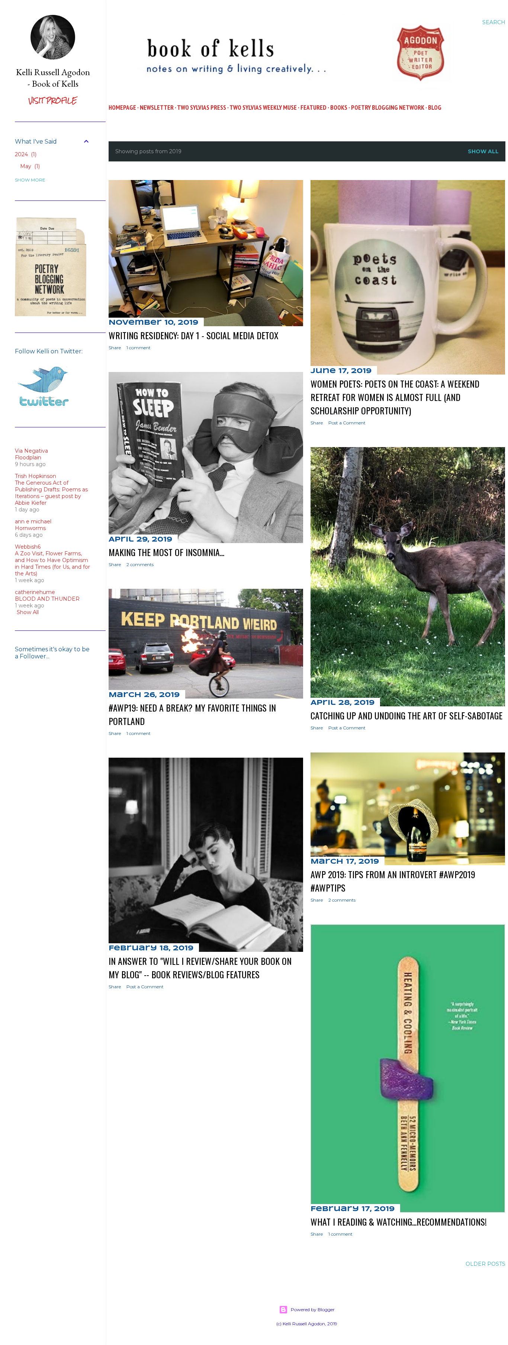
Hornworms (30, 528)
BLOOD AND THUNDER (47, 599)
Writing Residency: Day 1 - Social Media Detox (194, 335)
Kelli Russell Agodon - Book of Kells (53, 77)
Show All (28, 612)
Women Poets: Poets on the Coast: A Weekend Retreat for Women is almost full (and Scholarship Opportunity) (395, 397)
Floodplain (28, 457)
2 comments (140, 564)
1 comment (138, 347)
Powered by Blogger (313, 1309)
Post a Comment (347, 423)
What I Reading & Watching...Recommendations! (399, 1221)
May (29, 166)
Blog (434, 107)
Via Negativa (31, 450)
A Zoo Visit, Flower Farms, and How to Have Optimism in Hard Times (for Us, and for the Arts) (52, 563)
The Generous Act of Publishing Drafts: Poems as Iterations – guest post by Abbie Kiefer (51, 492)
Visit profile (53, 100)
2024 (25, 154)
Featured (313, 107)
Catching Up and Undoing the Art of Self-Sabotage (406, 715)
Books (338, 107)
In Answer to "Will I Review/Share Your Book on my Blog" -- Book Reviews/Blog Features (200, 967)
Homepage (122, 107)
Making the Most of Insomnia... (166, 552)
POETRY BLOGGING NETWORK (387, 107)
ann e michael (33, 521)
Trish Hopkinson (35, 476)
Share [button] (115, 347)
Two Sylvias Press (201, 107)
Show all (483, 151)
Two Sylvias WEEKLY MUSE (263, 107)
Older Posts (485, 1264)
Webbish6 (28, 546)
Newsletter (157, 107)
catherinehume (35, 592)
